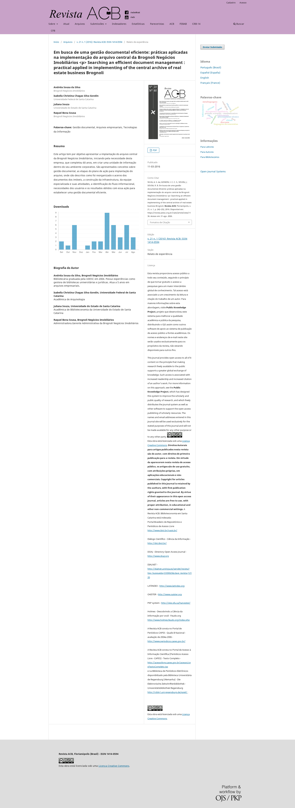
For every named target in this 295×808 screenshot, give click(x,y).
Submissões (97, 23)
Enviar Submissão (212, 47)
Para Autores (207, 151)
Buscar (240, 23)
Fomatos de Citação (160, 222)
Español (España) (210, 72)
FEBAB (183, 23)
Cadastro (231, 2)
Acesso (243, 2)
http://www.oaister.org (170, 594)
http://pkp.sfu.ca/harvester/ (175, 602)
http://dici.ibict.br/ (157, 543)
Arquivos (80, 23)
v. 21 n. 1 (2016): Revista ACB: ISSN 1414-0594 (99, 41)
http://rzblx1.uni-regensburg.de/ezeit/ (168, 692)
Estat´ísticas (138, 23)
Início (56, 41)
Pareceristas (157, 23)
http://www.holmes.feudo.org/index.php (169, 619)
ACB (172, 23)
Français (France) (210, 82)
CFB (53, 30)
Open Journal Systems (213, 171)
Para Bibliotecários (209, 157)
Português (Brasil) (210, 67)
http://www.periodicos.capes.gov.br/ (166, 641)
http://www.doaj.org (158, 556)
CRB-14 (196, 23)
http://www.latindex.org (172, 585)
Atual (66, 23)
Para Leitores (207, 146)
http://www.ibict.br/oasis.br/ (162, 530)
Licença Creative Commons (114, 765)
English (204, 77)
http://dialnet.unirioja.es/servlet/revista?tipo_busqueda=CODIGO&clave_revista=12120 (170, 573)
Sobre (52, 23)
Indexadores (119, 23)
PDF (154, 150)
